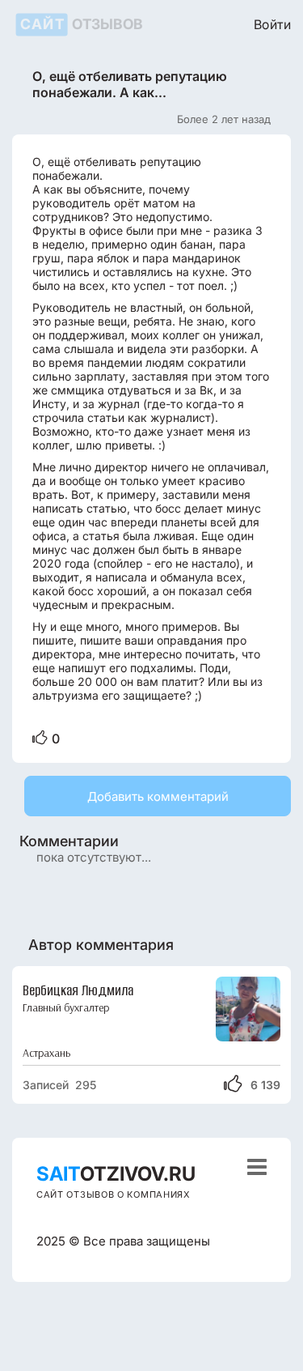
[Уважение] (40, 738)
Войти (272, 24)
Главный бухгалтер (66, 1008)
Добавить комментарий (158, 796)
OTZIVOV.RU (116, 1174)
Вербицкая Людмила (78, 990)
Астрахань (46, 1053)
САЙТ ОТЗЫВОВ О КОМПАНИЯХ (113, 1194)
